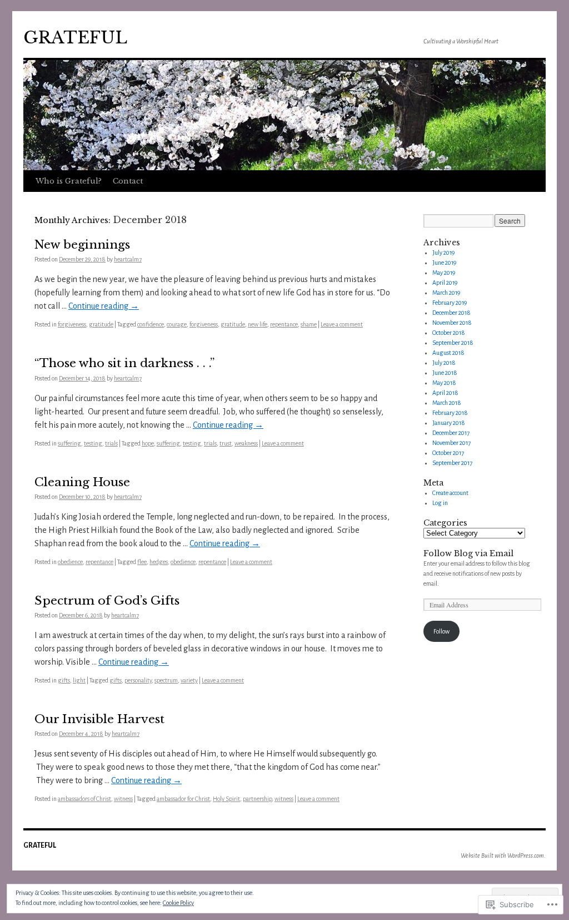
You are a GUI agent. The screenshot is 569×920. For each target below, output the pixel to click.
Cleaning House (82, 482)
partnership (257, 798)
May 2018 (444, 382)
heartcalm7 (128, 259)
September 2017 (452, 462)
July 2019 (443, 252)
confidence (150, 324)
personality (138, 680)
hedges (158, 561)
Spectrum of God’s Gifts (106, 600)
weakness (246, 443)
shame (309, 324)
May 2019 (443, 272)
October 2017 (448, 452)
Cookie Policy (178, 902)
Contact (128, 181)
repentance (284, 324)
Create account (450, 492)
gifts (64, 680)
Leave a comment (342, 324)
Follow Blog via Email (468, 553)
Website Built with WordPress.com (502, 855)
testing (93, 443)
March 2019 (446, 292)
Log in (440, 502)
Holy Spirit (226, 798)
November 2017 (451, 442)
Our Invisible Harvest (99, 719)
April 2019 (444, 282)
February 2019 (449, 302)
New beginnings (82, 245)
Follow (441, 631)
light (79, 680)
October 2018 (448, 332)
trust (225, 443)
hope (148, 443)
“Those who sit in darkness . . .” (124, 363)
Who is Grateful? (69, 181)
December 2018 (451, 312)
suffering (69, 443)
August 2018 (448, 352)
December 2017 (451, 432)
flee (142, 561)
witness (123, 798)
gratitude (101, 324)
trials (111, 443)
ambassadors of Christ (84, 798)
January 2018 (448, 422)
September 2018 (452, 342)
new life (257, 324)
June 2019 (444, 262)
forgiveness (72, 324)
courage (177, 324)
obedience (70, 561)
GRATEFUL (75, 37)
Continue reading (103, 305)
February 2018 (450, 412)
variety (189, 680)
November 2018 (452, 322)
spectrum (166, 680)
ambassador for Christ (183, 798)
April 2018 (445, 392)
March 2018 (446, 402)
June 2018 (444, 372)
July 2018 (444, 362)
